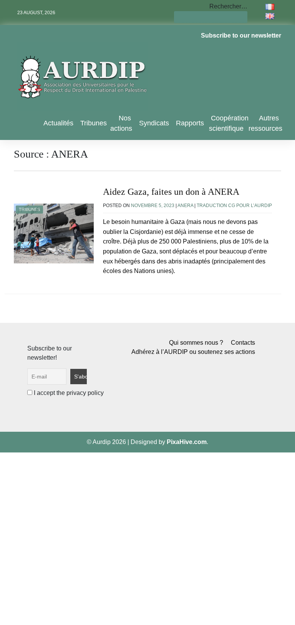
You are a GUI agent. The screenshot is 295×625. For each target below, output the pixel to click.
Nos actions (121, 123)
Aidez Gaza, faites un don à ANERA (171, 192)
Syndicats (154, 123)
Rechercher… (228, 6)
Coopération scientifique (229, 123)
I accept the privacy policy (68, 393)
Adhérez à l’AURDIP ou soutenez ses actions (193, 352)
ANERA (185, 205)
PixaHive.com (187, 442)
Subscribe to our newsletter (241, 35)
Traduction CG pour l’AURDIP (234, 205)
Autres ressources (265, 123)
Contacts (243, 342)
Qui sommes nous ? (196, 342)
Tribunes (93, 123)
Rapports (190, 123)
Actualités (58, 123)
